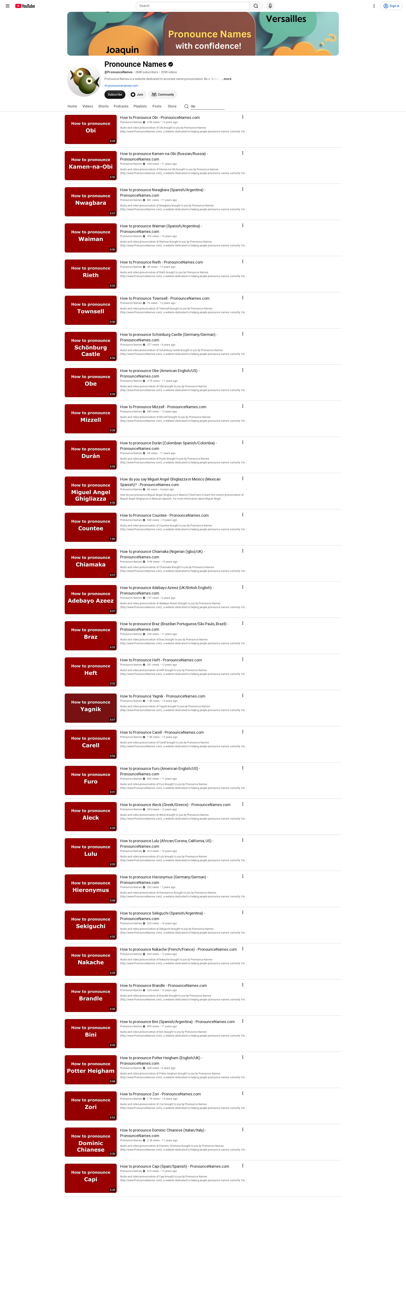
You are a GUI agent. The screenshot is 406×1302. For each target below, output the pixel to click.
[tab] (72, 106)
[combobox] (193, 5)
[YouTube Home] (25, 6)
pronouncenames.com (122, 85)
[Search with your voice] (270, 6)
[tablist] (203, 106)
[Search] (256, 6)
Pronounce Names (131, 122)
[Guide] (7, 5)
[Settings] (374, 5)
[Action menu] (243, 117)
